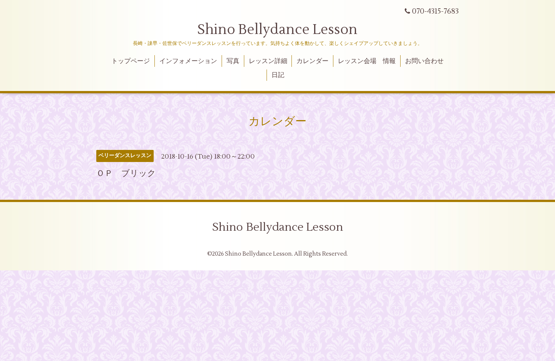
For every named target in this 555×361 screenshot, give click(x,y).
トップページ (130, 61)
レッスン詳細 (268, 61)
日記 (277, 75)
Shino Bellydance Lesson (277, 30)
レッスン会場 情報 (367, 61)
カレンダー (312, 61)
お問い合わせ (424, 61)
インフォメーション (188, 61)
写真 (233, 61)
